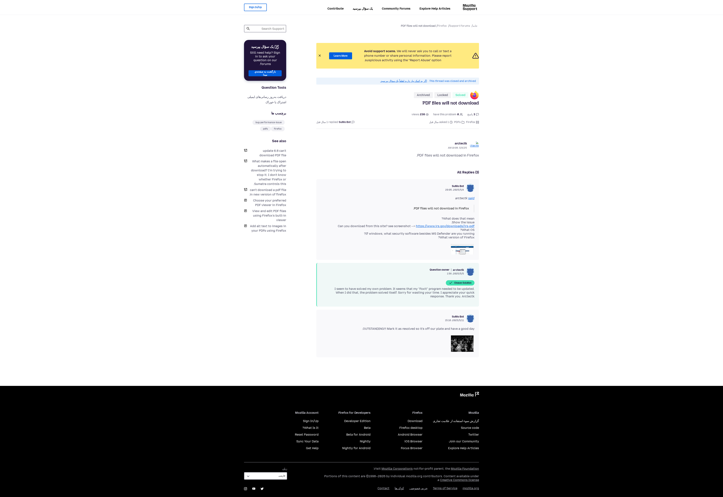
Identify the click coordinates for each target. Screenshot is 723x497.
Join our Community (464, 441)
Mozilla (469, 395)
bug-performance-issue (268, 122)
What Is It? (310, 428)
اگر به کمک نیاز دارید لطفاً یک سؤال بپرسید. (403, 81)
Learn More (341, 55)
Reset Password (307, 434)
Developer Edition (357, 421)
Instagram (245, 488)
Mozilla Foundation (465, 468)
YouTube (253, 488)
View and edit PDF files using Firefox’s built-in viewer (269, 215)
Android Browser (410, 434)
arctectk (461, 143)
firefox (278, 128)
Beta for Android (358, 434)
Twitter (473, 434)
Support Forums (459, 25)
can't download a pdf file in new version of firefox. (267, 192)
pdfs (265, 128)
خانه (475, 25)
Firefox (442, 25)
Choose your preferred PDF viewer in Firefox (269, 203)
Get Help (312, 448)
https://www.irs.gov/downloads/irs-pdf (445, 226)
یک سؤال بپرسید (363, 8)
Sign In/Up (255, 7)
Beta (367, 428)
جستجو (248, 29)
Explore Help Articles (434, 8)
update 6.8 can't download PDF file (272, 153)
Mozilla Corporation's (397, 468)
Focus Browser (412, 448)
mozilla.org (471, 488)
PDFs (457, 122)
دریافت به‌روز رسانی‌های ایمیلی (266, 97)
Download (415, 421)
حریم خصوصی (418, 488)
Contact (383, 488)
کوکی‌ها (399, 488)
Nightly (365, 441)
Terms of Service (445, 488)
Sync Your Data (307, 441)
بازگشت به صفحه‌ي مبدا (265, 73)
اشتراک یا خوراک (275, 102)
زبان (284, 468)
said (471, 198)
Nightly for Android (356, 448)
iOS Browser (413, 441)
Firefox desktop (411, 428)
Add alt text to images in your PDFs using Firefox (268, 228)
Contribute (335, 8)
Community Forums (396, 8)
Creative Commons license (459, 480)
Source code (470, 428)
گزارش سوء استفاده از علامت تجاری (456, 421)
